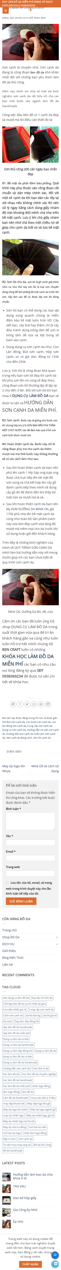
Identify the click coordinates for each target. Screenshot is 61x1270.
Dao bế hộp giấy (24, 1198)
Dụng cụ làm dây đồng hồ (17, 1050)
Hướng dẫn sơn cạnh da (16, 1068)
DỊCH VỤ (8, 944)
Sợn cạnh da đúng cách (19, 737)
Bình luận (13, 809)
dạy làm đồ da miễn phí (16, 1033)
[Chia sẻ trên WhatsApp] (13, 704)
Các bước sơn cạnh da (38, 722)
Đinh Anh (40, 17)
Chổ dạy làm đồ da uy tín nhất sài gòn (24, 1003)
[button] (6, 10)
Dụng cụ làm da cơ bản (16, 1039)
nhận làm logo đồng (35, 1133)
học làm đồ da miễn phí (16, 1086)
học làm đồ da (11, 1074)
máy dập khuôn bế (13, 1103)
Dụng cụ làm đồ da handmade (20, 1062)
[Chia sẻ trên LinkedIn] (48, 704)
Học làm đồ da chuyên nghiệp (39, 1074)
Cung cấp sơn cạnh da (41, 1009)
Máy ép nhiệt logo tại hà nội (18, 1121)
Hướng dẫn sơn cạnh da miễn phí (25, 734)
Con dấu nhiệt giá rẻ (14, 1009)
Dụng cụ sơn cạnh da (14, 729)
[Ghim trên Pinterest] (41, 704)
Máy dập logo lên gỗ (38, 1103)
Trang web (13, 867)
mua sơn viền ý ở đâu (43, 1097)
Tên (9, 836)
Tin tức (39, 718)
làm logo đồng (11, 1091)
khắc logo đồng (41, 1086)
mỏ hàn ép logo (12, 1133)
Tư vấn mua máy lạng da (17, 1144)
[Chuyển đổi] (57, 937)
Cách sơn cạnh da (13, 1015)
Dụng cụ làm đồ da (45, 1050)
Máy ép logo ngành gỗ (43, 1109)
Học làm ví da (40, 1068)
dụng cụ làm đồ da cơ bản (17, 1056)
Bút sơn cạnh (33, 352)
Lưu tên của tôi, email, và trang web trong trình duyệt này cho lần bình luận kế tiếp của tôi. (29, 888)
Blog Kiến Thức (13, 958)
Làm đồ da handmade (15, 1097)
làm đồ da (27, 1091)
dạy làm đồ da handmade (17, 1027)
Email (11, 851)
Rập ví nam (9, 1138)
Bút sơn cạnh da (16, 722)
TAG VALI (19, 1186)
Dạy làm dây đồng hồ (27, 1021)
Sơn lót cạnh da (42, 737)
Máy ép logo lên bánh (15, 1109)
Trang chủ (9, 930)
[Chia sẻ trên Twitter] (27, 704)
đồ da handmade (13, 1150)
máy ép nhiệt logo (13, 1115)
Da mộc (7, 1021)
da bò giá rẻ (50, 1015)
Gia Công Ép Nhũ (25, 1210)
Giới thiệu (9, 951)
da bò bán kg (33, 1015)
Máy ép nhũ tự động (14, 1127)
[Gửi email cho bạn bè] (34, 704)
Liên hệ (7, 964)
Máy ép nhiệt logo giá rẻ (40, 1115)
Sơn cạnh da (25, 1138)
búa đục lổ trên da (42, 997)
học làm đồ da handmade (17, 1080)
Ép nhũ (18, 1221)
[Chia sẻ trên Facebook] (20, 704)
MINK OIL (42, 509)
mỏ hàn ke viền (37, 1127)
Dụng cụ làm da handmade (18, 1044)
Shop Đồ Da (10, 937)
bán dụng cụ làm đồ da (16, 997)
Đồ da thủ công (42, 1144)
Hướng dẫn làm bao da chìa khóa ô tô (33, 1176)
